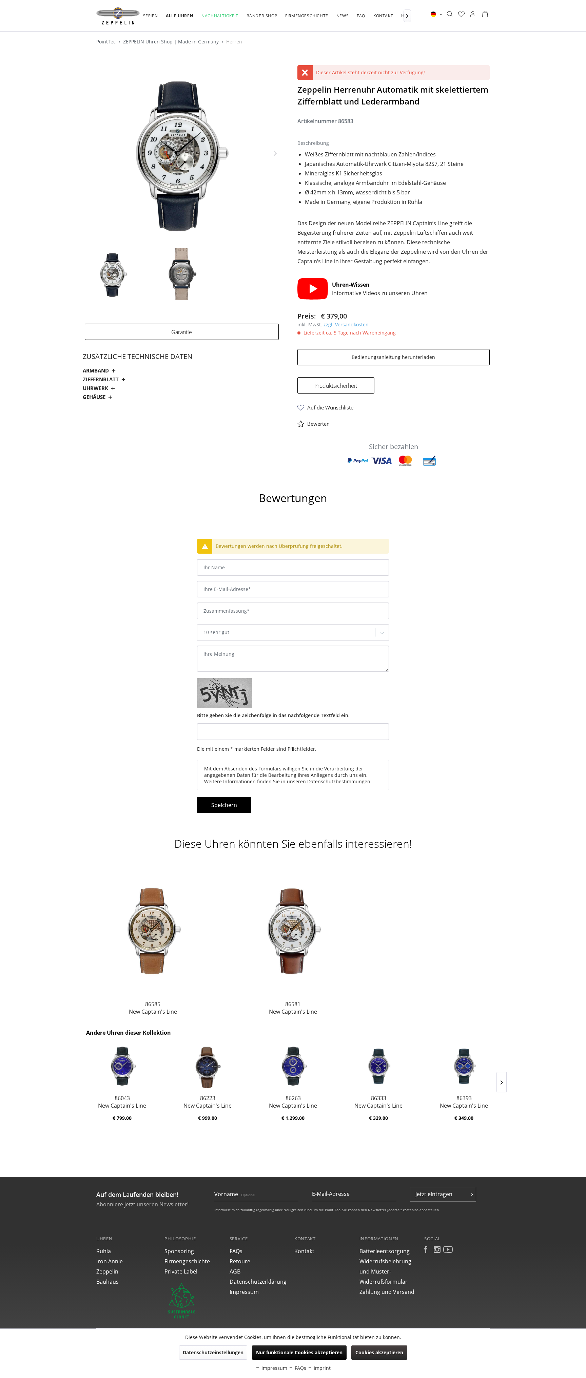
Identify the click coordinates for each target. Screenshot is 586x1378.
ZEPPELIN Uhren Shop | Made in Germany (171, 41)
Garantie (181, 332)
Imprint (321, 1368)
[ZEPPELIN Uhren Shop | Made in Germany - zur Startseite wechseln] (118, 15)
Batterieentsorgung (384, 1251)
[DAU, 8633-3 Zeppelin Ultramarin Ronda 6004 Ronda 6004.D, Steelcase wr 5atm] (378, 1067)
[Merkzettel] (461, 14)
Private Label (180, 1271)
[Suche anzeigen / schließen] (449, 14)
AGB (235, 1271)
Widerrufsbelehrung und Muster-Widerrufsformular (385, 1271)
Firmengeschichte (187, 1261)
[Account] (472, 14)
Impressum (244, 1292)
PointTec (106, 41)
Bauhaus (107, 1281)
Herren (234, 41)
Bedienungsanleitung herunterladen (393, 357)
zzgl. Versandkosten (346, 324)
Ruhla (103, 1251)
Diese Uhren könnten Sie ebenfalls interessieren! (293, 843)
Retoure (240, 1261)
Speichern (224, 805)
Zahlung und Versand (386, 1292)
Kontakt (304, 1251)
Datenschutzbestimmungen (338, 781)
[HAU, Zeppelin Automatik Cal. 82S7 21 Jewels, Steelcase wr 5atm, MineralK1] (152, 929)
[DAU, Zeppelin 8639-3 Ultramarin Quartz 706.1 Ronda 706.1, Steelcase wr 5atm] (464, 1067)
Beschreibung (105, 479)
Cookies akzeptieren (379, 1352)
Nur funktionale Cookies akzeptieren (299, 1352)
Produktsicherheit (335, 385)
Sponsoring (179, 1251)
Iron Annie (109, 1261)
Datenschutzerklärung (258, 1281)
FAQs (236, 1251)
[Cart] (485, 14)
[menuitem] (150, 19)
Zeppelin (107, 1271)
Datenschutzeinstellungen (213, 1352)
